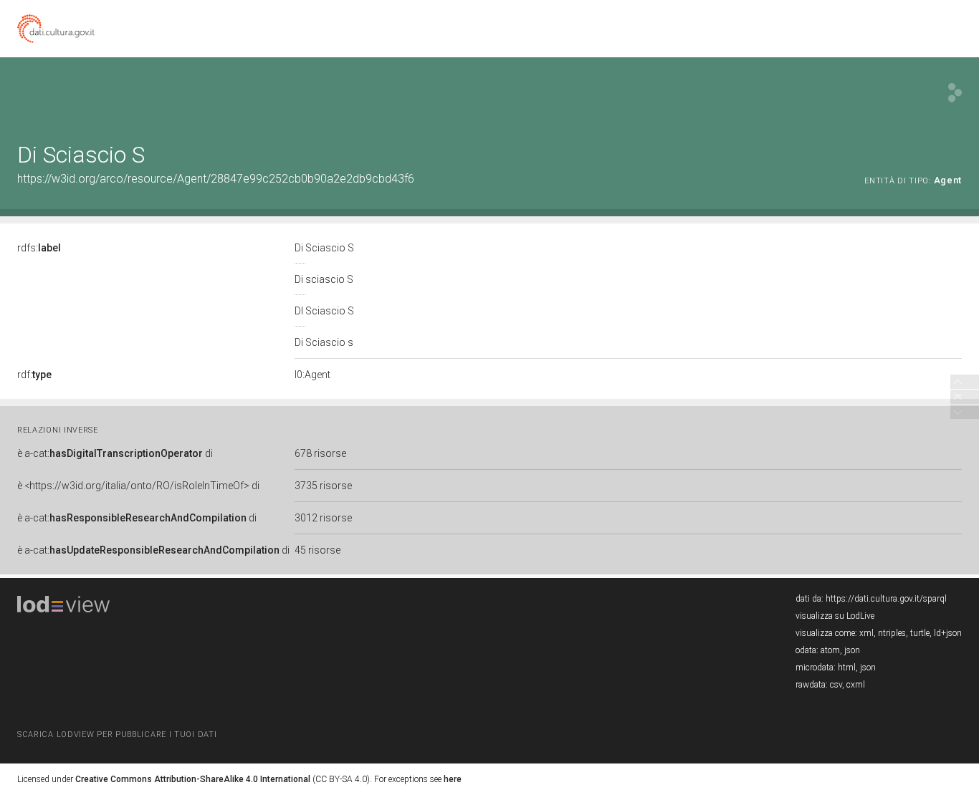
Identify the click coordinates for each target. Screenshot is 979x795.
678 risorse (320, 453)
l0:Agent (312, 374)
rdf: (34, 374)
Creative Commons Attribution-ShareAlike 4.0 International (192, 779)
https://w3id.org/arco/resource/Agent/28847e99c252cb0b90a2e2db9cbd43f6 (215, 179)
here (453, 779)
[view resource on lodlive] (955, 92)
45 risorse (317, 550)
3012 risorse (323, 518)
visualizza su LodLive (835, 616)
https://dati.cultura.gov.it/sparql (886, 599)
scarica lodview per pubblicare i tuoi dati (116, 734)
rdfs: (39, 248)
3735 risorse (323, 485)
